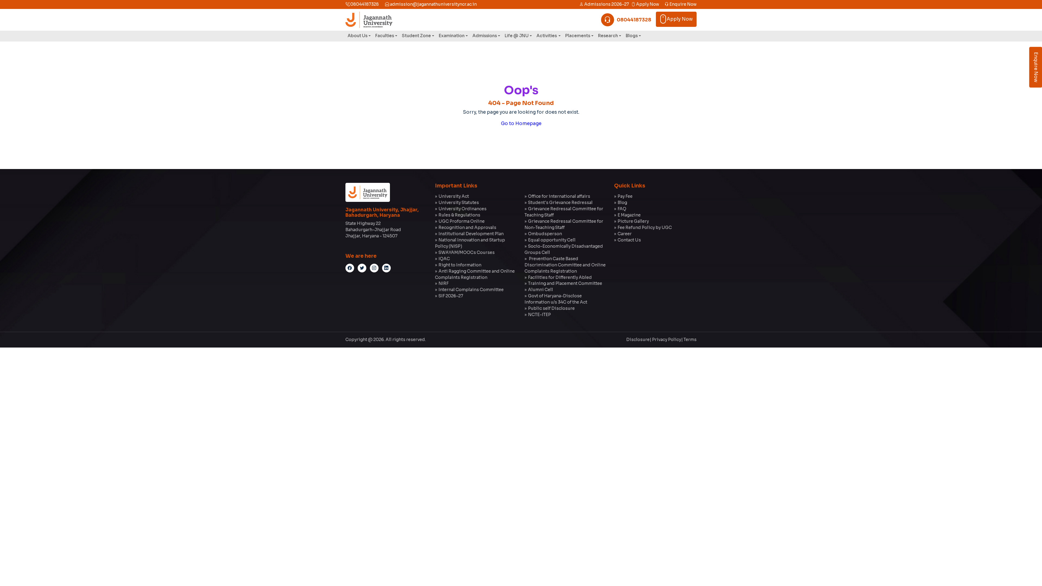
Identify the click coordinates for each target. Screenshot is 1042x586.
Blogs (632, 35)
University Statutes (459, 202)
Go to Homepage (521, 123)
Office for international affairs (559, 196)
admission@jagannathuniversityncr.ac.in (433, 4)
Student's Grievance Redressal (560, 202)
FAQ (622, 208)
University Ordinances (463, 208)
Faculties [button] (384, 35)
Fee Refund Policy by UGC (645, 227)
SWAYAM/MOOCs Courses (467, 252)
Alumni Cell (540, 289)
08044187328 (364, 4)
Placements (577, 35)
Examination (452, 35)
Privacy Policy (666, 339)
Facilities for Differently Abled (560, 277)
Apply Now (647, 4)
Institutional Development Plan (471, 233)
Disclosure (638, 339)
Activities (547, 35)
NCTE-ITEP (539, 314)
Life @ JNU (517, 35)
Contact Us (629, 240)
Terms (690, 339)
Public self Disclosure (551, 308)
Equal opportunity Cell (552, 240)
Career (625, 233)
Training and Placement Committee (565, 283)
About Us (357, 35)
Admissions (484, 35)
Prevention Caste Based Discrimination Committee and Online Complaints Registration (565, 265)
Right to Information (460, 264)
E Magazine (629, 215)
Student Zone (416, 35)
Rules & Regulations (459, 215)
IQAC (444, 258)
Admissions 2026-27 (606, 4)
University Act (454, 196)
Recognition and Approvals (467, 227)
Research (608, 35)
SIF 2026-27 (451, 295)
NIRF (444, 283)
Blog (622, 202)
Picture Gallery (633, 221)
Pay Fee (625, 196)
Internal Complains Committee (471, 289)
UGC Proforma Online (462, 221)
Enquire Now (683, 4)
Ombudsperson (545, 233)
